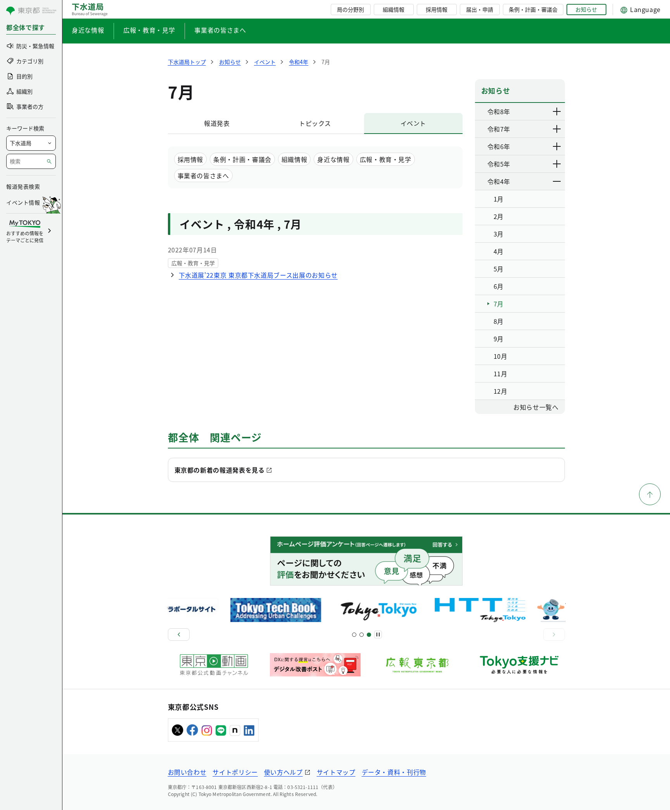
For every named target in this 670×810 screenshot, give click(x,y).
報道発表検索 (23, 186)
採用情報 (436, 9)
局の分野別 (350, 9)
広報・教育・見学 (149, 30)
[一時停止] (378, 634)
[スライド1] (354, 635)
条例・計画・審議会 (533, 9)
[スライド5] (361, 635)
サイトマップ (336, 772)
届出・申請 (479, 9)
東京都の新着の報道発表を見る (219, 470)
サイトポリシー (234, 772)
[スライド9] (369, 635)
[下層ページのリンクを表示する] (557, 111)
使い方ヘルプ (283, 772)
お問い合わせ (187, 772)
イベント (414, 123)
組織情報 (393, 9)
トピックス (315, 123)
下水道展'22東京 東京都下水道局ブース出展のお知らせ (258, 275)
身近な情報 (88, 30)
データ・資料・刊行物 (394, 772)
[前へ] (179, 634)
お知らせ (586, 9)
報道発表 (217, 123)
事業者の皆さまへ (220, 30)
